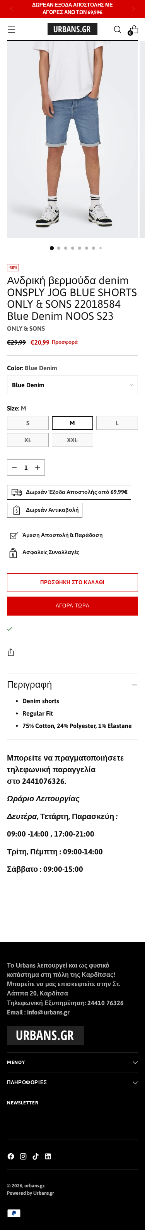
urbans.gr (34, 1186)
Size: (16, 408)
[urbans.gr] (73, 29)
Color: (32, 367)
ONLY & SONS (26, 328)
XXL (72, 439)
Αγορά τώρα (72, 606)
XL (27, 439)
